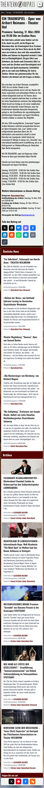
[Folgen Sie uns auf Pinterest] (18, 781)
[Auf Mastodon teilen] (26, 228)
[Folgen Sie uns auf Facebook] (25, 781)
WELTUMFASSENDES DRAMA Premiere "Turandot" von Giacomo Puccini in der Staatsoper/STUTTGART (21, 607)
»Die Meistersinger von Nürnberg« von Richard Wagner (21, 377)
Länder (24, 518)
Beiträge (8, 12)
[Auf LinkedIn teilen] (5, 235)
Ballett (13, 446)
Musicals (33, 768)
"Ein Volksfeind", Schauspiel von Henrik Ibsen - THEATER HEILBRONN (22, 260)
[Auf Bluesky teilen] (19, 228)
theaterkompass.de (28, 215)
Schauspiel (26, 290)
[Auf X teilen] (5, 228)
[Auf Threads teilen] (12, 228)
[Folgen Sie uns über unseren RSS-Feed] (32, 781)
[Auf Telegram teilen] (26, 235)
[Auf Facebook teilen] (33, 228)
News (22, 195)
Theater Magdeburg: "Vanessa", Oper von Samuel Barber (20, 338)
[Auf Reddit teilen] (12, 235)
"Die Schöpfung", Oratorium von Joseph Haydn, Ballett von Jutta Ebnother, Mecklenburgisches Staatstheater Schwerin (22, 416)
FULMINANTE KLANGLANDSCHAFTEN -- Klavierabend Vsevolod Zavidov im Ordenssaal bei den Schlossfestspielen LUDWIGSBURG (21, 482)
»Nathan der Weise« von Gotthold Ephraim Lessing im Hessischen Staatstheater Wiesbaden (19, 301)
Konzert (13, 518)
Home (2, 12)
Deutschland (15, 195)
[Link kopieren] (5, 242)
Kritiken (19, 518)
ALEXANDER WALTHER (20, 512)
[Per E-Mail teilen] (33, 235)
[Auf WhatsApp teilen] (19, 235)
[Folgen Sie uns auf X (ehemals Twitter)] (11, 781)
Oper (31, 641)
